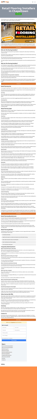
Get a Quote (18, 213)
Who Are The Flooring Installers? (7, 345)
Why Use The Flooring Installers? (7, 347)
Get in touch (18, 13)
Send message (14, 340)
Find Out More (18, 47)
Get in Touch (18, 319)
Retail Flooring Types (5, 350)
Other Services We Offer (6, 356)
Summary (3, 358)
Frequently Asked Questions (6, 355)
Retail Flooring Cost (5, 349)
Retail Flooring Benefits (6, 353)
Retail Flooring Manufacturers (7, 352)
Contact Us (18, 83)
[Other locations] (33, 2)
